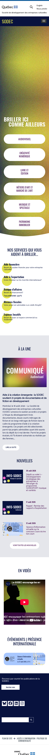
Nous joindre (42, 9)
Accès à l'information (26, 738)
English (39, 6)
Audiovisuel (24, 139)
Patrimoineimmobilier (24, 223)
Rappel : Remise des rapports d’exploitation (36, 507)
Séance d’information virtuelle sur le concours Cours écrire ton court (36, 530)
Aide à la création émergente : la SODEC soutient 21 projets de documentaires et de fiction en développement (25, 398)
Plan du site (7, 738)
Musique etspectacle (24, 206)
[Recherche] (32, 7)
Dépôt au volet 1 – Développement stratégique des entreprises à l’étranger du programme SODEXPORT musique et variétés (36, 482)
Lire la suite (11, 447)
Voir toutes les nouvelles (24, 545)
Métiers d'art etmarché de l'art (24, 188)
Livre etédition (24, 171)
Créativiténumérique (24, 154)
